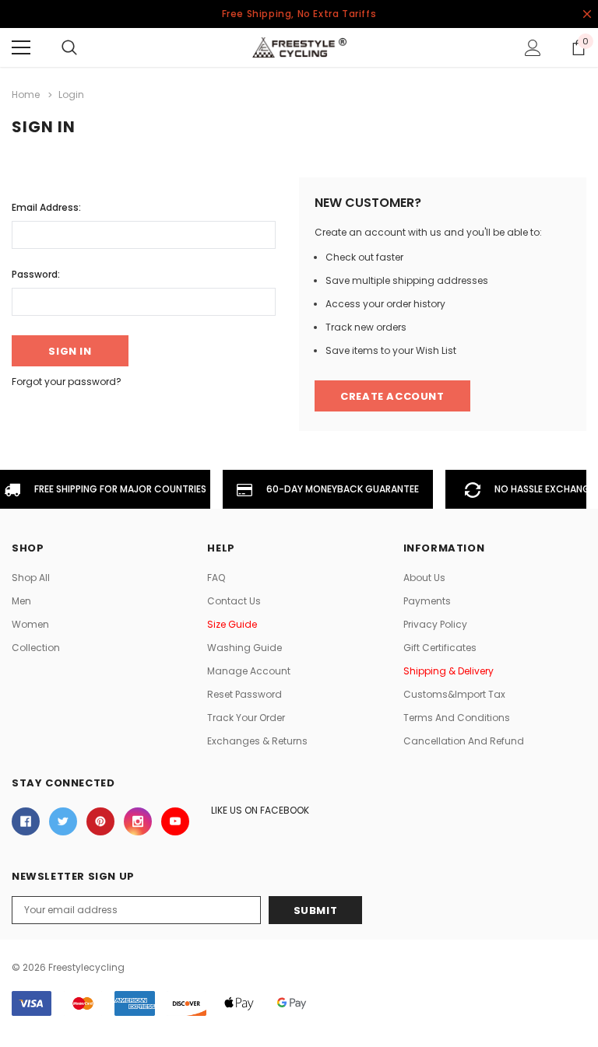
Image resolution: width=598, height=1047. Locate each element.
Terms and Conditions (456, 717)
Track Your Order (246, 717)
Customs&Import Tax (454, 694)
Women (30, 624)
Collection (36, 647)
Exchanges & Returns (257, 741)
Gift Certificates (440, 647)
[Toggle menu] (21, 47)
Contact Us (234, 601)
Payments (427, 601)
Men (21, 601)
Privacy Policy (435, 624)
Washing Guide (244, 647)
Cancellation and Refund (463, 741)
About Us (424, 577)
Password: (36, 274)
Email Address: (46, 207)
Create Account (392, 396)
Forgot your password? (66, 381)
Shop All (31, 577)
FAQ (216, 577)
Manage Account (248, 671)
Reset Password (244, 694)
